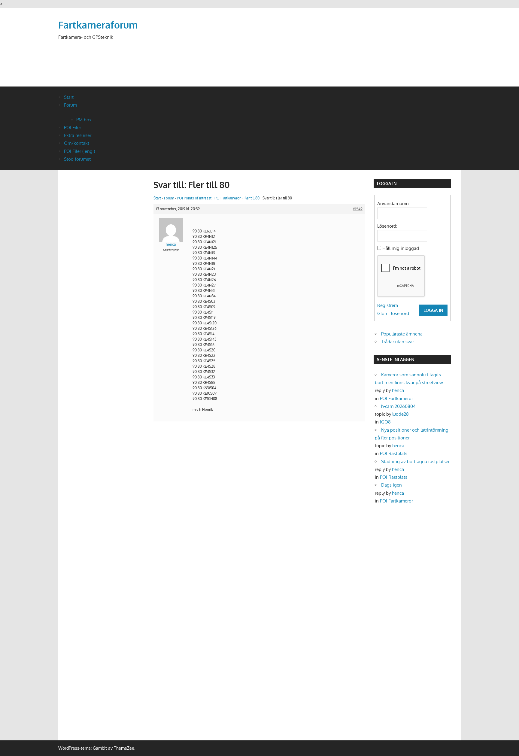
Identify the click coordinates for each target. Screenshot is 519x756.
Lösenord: (387, 226)
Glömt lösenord (393, 313)
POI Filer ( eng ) (79, 151)
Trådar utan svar (397, 342)
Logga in (433, 310)
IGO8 (385, 422)
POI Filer (72, 127)
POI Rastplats (393, 453)
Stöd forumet (77, 159)
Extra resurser (77, 135)
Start (69, 97)
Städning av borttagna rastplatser (415, 461)
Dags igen (391, 485)
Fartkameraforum (98, 25)
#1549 (358, 209)
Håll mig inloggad (400, 248)
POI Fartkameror (227, 198)
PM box (84, 120)
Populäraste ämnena (402, 334)
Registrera (387, 305)
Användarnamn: (393, 203)
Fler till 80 (252, 198)
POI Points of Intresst (194, 198)
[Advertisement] (351, 54)
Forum (70, 105)
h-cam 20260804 (398, 406)
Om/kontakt (76, 143)
